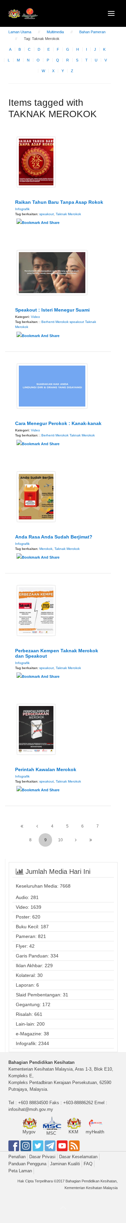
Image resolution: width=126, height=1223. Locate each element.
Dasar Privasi (42, 1156)
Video (35, 317)
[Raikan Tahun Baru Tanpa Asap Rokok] (36, 161)
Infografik (22, 209)
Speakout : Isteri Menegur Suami (52, 310)
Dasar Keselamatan (78, 1156)
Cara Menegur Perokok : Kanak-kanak (58, 423)
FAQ (88, 1163)
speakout (46, 214)
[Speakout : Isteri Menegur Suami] (52, 272)
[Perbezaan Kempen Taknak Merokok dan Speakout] (36, 610)
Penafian (17, 1156)
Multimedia (55, 32)
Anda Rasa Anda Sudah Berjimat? (53, 536)
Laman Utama (19, 32)
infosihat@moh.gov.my (30, 1109)
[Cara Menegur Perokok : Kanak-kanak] (52, 385)
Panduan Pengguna (27, 1163)
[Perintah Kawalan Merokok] (36, 729)
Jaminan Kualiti (65, 1163)
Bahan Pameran (92, 32)
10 (60, 840)
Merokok (45, 549)
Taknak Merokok (68, 214)
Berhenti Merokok (55, 322)
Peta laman (20, 1170)
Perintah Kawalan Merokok (45, 769)
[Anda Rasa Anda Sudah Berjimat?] (36, 496)
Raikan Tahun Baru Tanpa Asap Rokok (59, 202)
